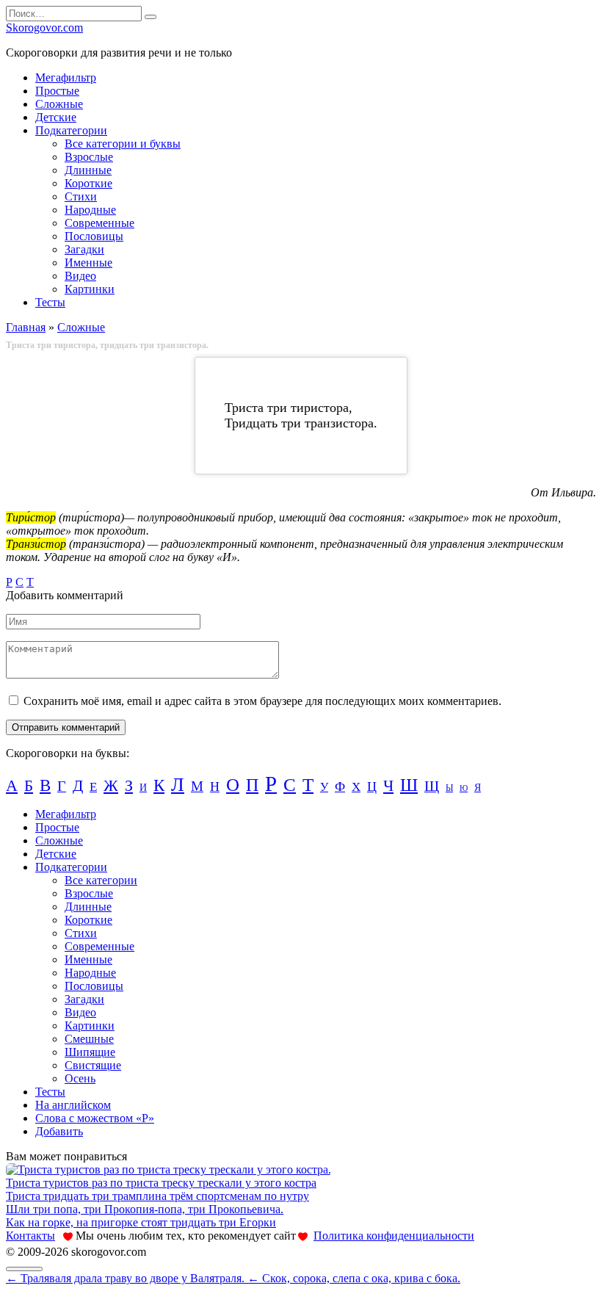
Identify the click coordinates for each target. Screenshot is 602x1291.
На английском (73, 1105)
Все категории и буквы (123, 143)
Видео (80, 276)
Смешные (89, 1039)
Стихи (81, 196)
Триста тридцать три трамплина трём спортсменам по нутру (157, 1196)
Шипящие (90, 1052)
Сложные (59, 104)
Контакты (30, 1235)
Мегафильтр (65, 77)
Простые (57, 90)
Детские (55, 117)
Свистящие (93, 1065)
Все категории (101, 880)
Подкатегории (71, 130)
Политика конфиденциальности (393, 1235)
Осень (80, 1078)
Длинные (88, 170)
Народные (90, 209)
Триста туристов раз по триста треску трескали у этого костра (161, 1182)
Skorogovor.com (44, 27)
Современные (99, 223)
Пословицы (94, 236)
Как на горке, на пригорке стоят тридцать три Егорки (141, 1222)
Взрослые (89, 157)
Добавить (59, 1131)
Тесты (50, 302)
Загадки (84, 249)
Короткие (88, 183)
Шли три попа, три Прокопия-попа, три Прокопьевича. (144, 1209)
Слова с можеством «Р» (94, 1118)
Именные (88, 262)
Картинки (90, 289)
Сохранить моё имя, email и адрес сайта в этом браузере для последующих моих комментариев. (262, 701)
